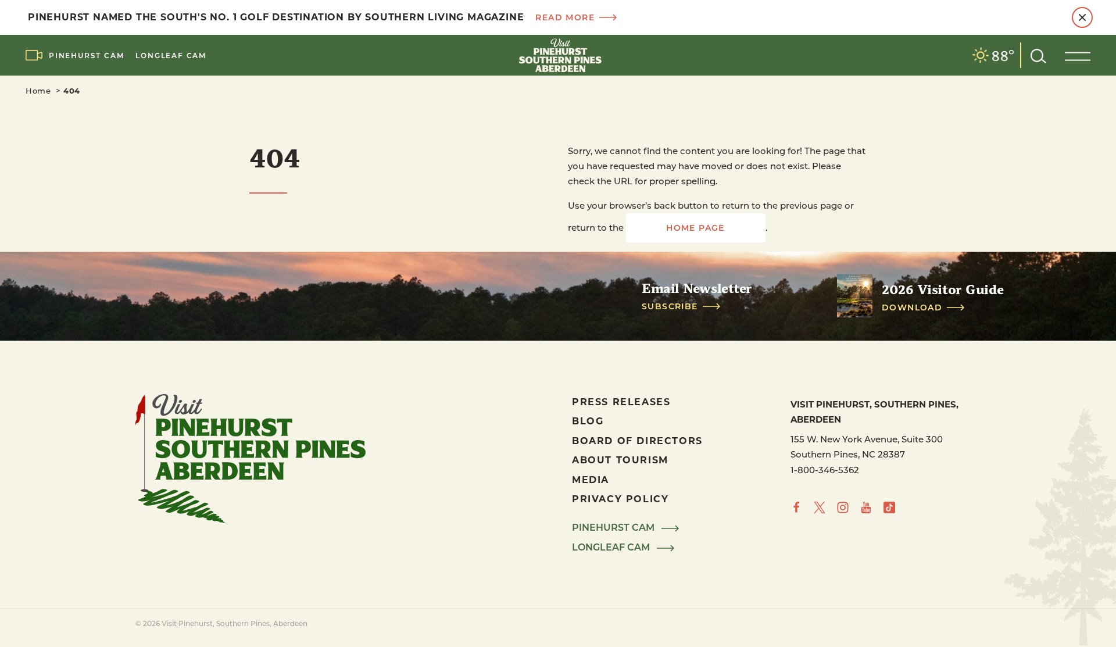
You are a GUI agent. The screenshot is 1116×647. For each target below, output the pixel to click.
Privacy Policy (620, 498)
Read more (565, 17)
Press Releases (621, 401)
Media (590, 479)
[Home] (558, 55)
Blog (587, 420)
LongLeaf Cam (170, 55)
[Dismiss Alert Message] (1082, 17)
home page (695, 227)
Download (912, 307)
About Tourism (620, 459)
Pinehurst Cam (86, 55)
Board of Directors (637, 440)
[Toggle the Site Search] (1038, 55)
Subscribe (670, 306)
